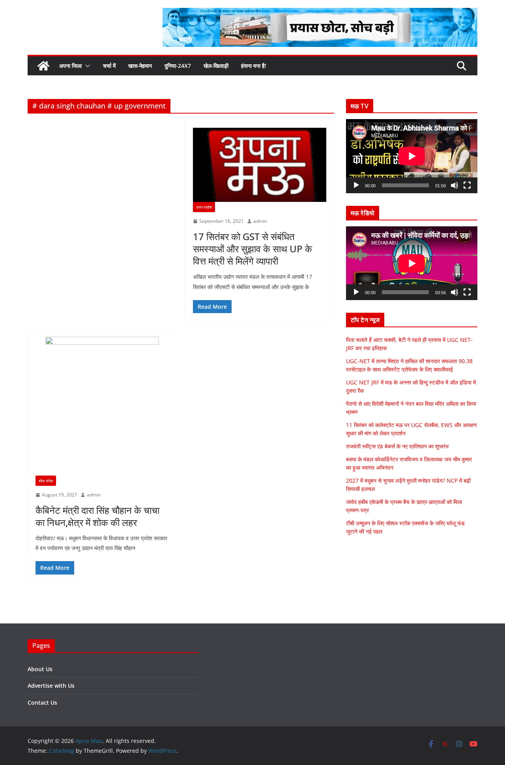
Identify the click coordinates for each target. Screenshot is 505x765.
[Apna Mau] (43, 65)
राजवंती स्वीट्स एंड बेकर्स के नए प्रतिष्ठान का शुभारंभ (397, 446)
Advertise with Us (51, 685)
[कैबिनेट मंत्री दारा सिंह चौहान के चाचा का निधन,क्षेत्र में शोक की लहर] (102, 406)
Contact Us (42, 702)
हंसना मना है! (253, 65)
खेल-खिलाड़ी (216, 65)
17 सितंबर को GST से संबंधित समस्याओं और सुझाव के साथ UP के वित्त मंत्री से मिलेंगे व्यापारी (252, 248)
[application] (411, 156)
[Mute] (454, 185)
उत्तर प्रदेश (204, 207)
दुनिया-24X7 (178, 65)
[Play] (356, 185)
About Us (40, 669)
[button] (86, 65)
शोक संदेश (46, 480)
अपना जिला (70, 65)
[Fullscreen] (467, 185)
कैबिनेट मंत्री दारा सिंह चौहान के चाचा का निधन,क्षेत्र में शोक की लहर (97, 516)
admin (260, 221)
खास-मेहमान (140, 65)
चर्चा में (109, 65)
